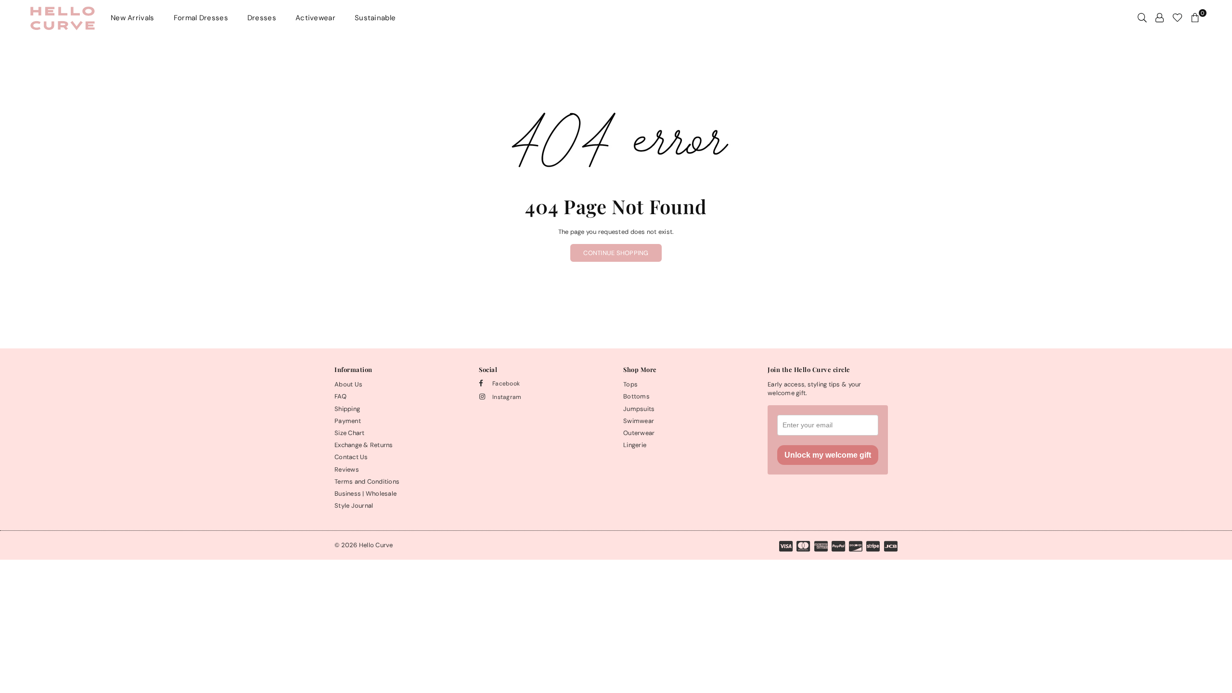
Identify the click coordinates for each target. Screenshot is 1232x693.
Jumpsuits (638, 409)
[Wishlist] (1177, 18)
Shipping (347, 409)
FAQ (340, 396)
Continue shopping (615, 253)
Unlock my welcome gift (827, 455)
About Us (348, 384)
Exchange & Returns (363, 445)
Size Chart (349, 433)
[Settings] (1159, 18)
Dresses (261, 18)
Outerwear (638, 433)
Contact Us (351, 457)
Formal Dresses (201, 18)
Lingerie (634, 445)
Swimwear (638, 421)
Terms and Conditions (366, 481)
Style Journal (353, 505)
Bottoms (636, 396)
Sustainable (375, 18)
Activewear (315, 18)
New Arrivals (132, 18)
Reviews (346, 469)
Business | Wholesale (365, 493)
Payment (347, 421)
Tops (630, 384)
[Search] (1142, 18)
